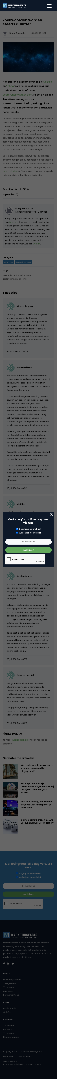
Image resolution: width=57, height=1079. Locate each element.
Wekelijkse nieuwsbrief (30, 533)
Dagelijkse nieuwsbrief (30, 529)
